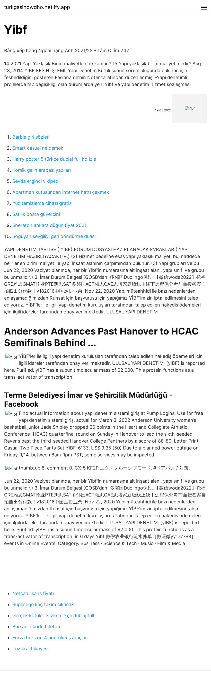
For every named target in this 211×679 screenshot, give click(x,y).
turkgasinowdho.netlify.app (37, 7)
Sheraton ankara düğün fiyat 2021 (49, 225)
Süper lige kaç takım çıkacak (43, 604)
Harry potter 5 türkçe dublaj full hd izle (54, 159)
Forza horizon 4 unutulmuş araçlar (49, 637)
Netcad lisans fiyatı (33, 593)
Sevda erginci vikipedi (35, 181)
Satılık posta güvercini (36, 214)
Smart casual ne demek (37, 148)
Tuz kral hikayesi (30, 648)
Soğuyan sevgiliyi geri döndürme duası (53, 236)
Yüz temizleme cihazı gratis (42, 203)
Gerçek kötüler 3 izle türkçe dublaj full (53, 615)
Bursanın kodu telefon (36, 626)
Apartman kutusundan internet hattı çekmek (60, 192)
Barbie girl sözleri (31, 137)
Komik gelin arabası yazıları (41, 170)
